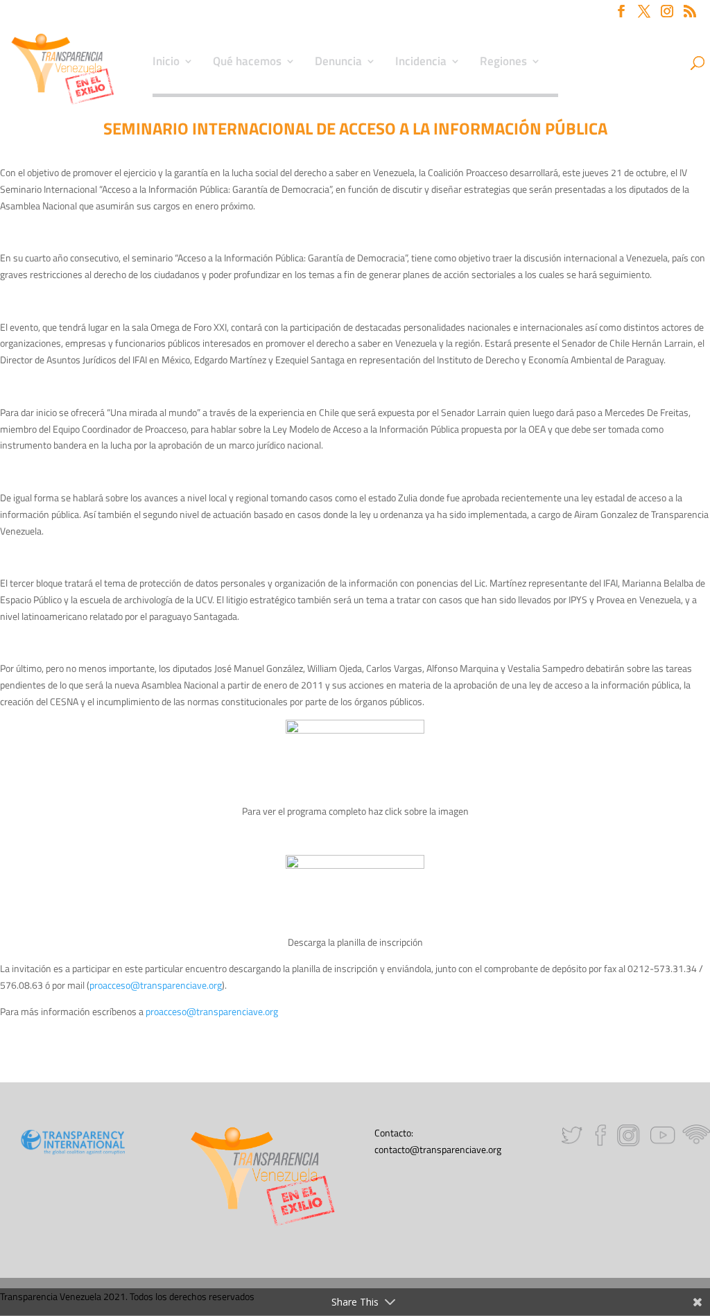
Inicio (166, 63)
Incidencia (421, 63)
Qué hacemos (247, 63)
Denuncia (338, 63)
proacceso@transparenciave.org (155, 985)
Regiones (503, 63)
